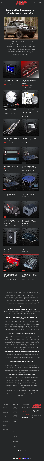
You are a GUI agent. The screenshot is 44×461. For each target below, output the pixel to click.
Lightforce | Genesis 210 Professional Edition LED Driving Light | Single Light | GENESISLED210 (30, 111)
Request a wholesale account (7, 425)
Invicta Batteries (16, 444)
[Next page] (28, 285)
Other (14, 424)
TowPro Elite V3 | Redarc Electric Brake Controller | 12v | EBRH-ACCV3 (11, 222)
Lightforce (15, 431)
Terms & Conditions (7, 409)
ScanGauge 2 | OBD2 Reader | (11, 166)
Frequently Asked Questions (6, 416)
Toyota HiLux (15, 419)
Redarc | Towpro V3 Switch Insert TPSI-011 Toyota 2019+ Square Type (29, 222)
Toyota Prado (15, 421)
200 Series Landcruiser (15, 412)
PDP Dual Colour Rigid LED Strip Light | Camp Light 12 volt (11, 139)
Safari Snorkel (15, 441)
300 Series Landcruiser (15, 416)
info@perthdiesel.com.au (27, 419)
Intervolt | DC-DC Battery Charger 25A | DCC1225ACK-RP (29, 193)
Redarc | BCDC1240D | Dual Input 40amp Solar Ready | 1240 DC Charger (30, 276)
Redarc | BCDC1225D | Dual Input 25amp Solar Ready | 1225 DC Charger (11, 276)
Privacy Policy (5, 412)
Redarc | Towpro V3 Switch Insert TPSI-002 (10, 248)
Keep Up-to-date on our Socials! (7, 429)
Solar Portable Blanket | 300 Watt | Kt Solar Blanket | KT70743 (11, 194)
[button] (35, 3)
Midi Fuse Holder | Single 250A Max (29, 248)
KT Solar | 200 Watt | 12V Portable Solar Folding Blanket (29, 167)
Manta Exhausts (16, 433)
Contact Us (5, 407)
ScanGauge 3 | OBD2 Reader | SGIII (11, 81)
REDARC (14, 446)
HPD (13, 438)
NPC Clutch (15, 436)
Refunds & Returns (6, 421)
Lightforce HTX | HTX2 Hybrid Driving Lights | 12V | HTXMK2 (11, 110)
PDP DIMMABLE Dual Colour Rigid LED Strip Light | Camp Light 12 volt (29, 82)
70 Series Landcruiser (15, 408)
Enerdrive (14, 428)
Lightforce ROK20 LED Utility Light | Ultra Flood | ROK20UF (29, 139)
